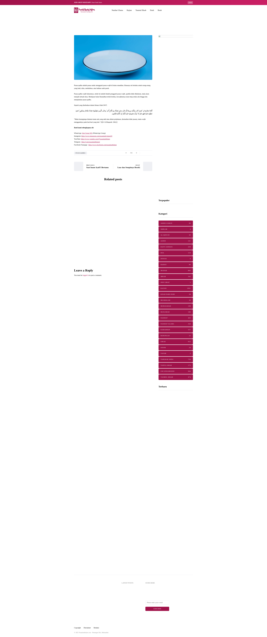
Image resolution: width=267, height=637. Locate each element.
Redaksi (96, 628)
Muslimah (176, 312)
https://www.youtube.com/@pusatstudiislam (95, 139)
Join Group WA (87, 133)
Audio (176, 241)
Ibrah (160, 10)
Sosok (176, 347)
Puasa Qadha (80, 153)
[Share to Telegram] (64, 164)
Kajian (129, 10)
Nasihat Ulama (117, 10)
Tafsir (176, 353)
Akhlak (176, 229)
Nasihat (176, 318)
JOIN (190, 2)
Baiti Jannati (176, 247)
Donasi (176, 258)
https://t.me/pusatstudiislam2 (90, 142)
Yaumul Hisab (140, 10)
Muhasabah (176, 306)
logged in (86, 275)
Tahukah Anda (176, 359)
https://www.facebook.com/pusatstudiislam (102, 145)
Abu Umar (88, 227)
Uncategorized (176, 371)
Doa (176, 253)
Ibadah (176, 270)
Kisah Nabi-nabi (176, 294)
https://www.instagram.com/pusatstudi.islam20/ (96, 136)
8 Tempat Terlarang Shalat (173, 425)
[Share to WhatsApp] (64, 159)
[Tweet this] (64, 154)
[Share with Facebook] (64, 148)
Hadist (176, 264)
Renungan (176, 335)
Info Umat (176, 282)
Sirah (152, 10)
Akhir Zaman (176, 223)
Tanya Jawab (176, 365)
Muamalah (176, 300)
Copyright (77, 628)
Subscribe (157, 609)
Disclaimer (87, 628)
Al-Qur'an (176, 235)
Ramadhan (176, 329)
